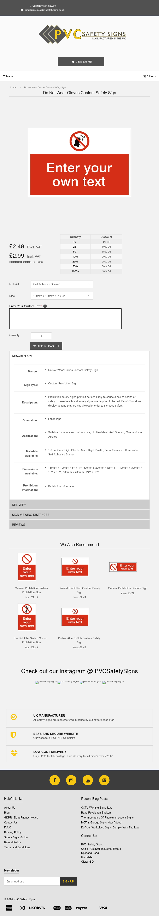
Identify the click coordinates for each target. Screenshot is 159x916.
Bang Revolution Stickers (96, 812)
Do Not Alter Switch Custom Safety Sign (79, 640)
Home (13, 87)
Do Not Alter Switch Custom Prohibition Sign (31, 640)
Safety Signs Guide (16, 837)
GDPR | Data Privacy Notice (21, 817)
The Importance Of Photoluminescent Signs (107, 817)
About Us (9, 807)
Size (12, 296)
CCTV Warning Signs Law (96, 807)
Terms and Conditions (17, 847)
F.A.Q (7, 827)
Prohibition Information (61, 486)
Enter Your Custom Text (25, 306)
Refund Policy (12, 842)
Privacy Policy (13, 832)
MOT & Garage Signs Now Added (101, 822)
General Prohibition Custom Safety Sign (79, 590)
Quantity (14, 335)
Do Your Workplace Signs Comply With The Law (110, 827)
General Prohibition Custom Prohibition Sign (31, 590)
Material (14, 284)
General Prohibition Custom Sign (127, 588)
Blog (7, 812)
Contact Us (11, 822)
